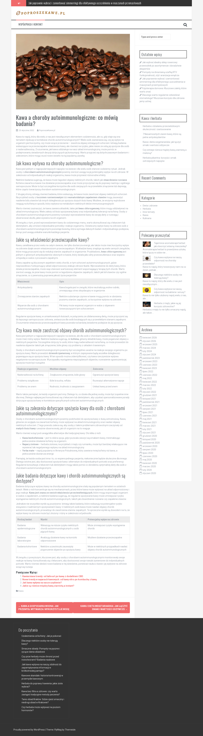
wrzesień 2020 (150, 446)
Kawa (20, 591)
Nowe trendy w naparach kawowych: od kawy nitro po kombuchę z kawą (59, 579)
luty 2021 (147, 429)
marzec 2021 (149, 426)
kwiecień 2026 (150, 337)
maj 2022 (147, 378)
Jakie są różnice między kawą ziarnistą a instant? (48, 586)
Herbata (147, 209)
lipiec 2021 (148, 412)
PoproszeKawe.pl (47, 130)
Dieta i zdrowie (150, 205)
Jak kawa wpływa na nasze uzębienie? (42, 582)
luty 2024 (147, 351)
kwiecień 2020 (150, 463)
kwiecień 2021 (150, 422)
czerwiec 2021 (150, 415)
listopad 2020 (149, 439)
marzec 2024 (149, 348)
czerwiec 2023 (150, 365)
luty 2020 (147, 470)
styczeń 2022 (149, 392)
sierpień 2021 (149, 409)
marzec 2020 (149, 466)
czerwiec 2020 (150, 456)
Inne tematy (149, 212)
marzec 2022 (149, 385)
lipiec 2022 (148, 371)
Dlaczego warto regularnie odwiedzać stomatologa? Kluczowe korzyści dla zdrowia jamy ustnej (162, 98)
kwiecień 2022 (150, 382)
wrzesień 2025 (150, 344)
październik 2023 (151, 358)
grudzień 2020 (150, 436)
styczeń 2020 (149, 473)
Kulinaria (147, 218)
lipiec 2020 (148, 453)
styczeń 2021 (149, 432)
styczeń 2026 (149, 341)
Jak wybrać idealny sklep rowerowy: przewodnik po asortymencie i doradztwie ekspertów (160, 65)
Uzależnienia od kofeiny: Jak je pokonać (41, 636)
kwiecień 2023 (150, 368)
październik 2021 (151, 402)
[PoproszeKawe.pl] (40, 13)
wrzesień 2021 (150, 405)
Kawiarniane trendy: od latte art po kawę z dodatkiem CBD (52, 576)
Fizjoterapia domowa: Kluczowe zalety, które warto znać (57, 3)
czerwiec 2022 (150, 375)
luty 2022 (147, 388)
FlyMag (58, 729)
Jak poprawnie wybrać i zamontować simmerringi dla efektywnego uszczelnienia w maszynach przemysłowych (162, 81)
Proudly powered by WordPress (29, 729)
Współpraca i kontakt (30, 24)
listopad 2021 (149, 398)
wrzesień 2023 (150, 361)
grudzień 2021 (150, 395)
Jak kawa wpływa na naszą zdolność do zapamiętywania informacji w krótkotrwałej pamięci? (42, 667)
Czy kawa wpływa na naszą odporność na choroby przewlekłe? (162, 260)
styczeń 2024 (149, 354)
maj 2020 (147, 459)
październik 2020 (151, 442)
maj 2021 (147, 419)
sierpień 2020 (149, 449)
